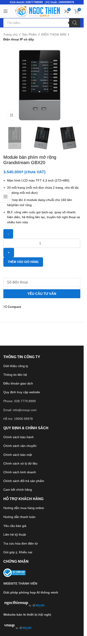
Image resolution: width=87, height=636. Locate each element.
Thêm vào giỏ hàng (23, 262)
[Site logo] (37, 11)
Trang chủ (10, 34)
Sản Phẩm (29, 34)
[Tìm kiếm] (74, 22)
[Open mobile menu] (5, 11)
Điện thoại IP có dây (18, 39)
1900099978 (66, 2)
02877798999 (34, 2)
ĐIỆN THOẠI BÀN (53, 34)
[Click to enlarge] (12, 115)
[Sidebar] (5, 196)
